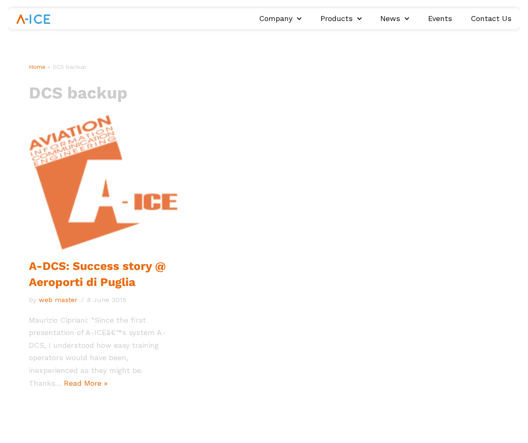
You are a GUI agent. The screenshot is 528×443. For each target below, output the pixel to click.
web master (58, 300)
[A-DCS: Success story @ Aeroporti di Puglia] (103, 182)
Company (275, 18)
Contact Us (491, 18)
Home (37, 66)
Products (337, 18)
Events (440, 18)
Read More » (86, 383)
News (390, 18)
